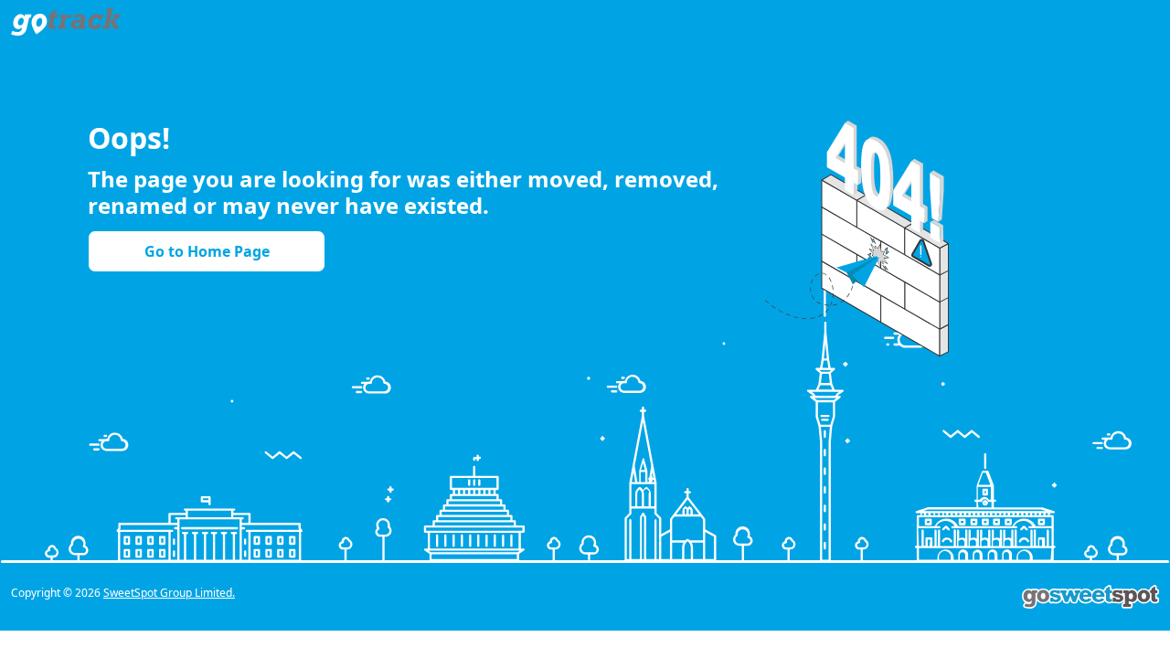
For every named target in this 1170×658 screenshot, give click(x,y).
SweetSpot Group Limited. (169, 592)
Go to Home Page (207, 251)
